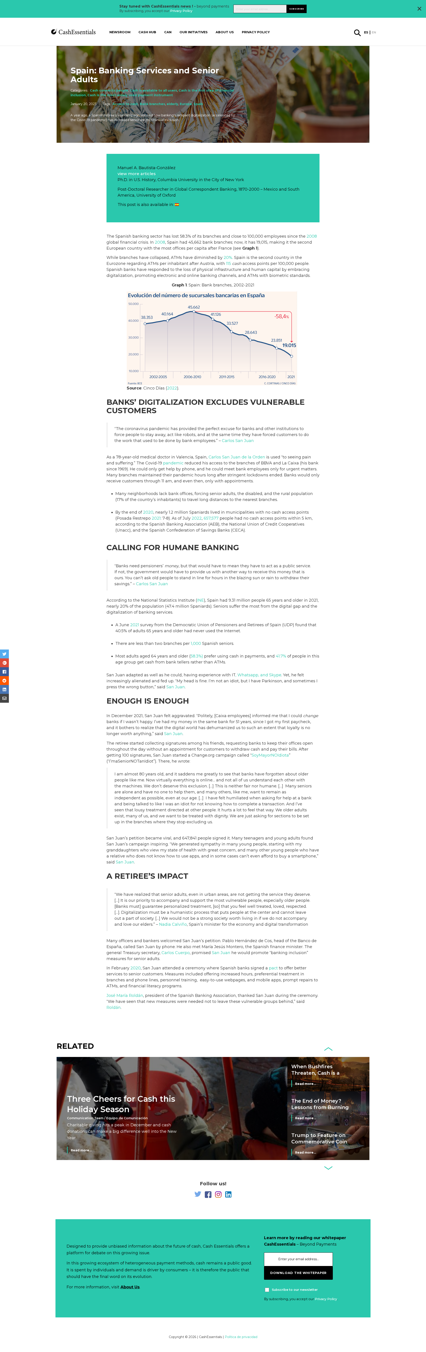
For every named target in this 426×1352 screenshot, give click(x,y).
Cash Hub (147, 32)
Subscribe (296, 9)
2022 (172, 388)
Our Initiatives (193, 32)
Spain (198, 104)
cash (236, 263)
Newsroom (119, 32)
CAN (168, 32)
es (366, 32)
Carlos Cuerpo (176, 952)
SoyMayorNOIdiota (270, 755)
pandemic (173, 463)
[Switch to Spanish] (177, 205)
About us (225, 32)
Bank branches (152, 104)
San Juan (175, 687)
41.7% (281, 656)
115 (228, 263)
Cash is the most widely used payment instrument (130, 95)
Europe (186, 104)
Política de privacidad (241, 1337)
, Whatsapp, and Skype (258, 675)
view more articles (137, 173)
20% (228, 257)
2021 (156, 518)
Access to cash (125, 104)
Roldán (113, 1007)
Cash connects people (109, 90)
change (310, 715)
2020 (148, 512)
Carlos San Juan (238, 440)
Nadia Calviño (173, 924)
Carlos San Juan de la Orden (237, 457)
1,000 (196, 643)
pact (273, 968)
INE (200, 600)
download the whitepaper (298, 1273)
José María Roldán (124, 995)
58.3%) (197, 656)
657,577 (211, 518)
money (172, 565)
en (374, 32)
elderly (172, 104)
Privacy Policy (181, 11)
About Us (130, 1287)
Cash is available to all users (153, 90)
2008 (312, 236)
